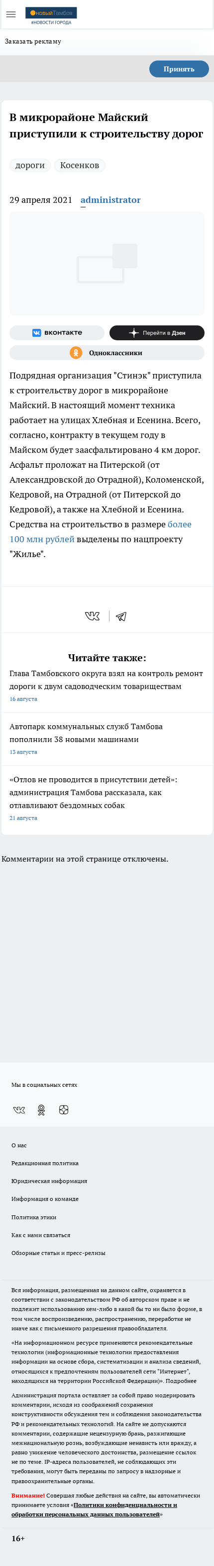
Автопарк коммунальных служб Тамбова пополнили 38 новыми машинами (86, 738)
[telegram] (124, 616)
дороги (30, 165)
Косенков (80, 165)
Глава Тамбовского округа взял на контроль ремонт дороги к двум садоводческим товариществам (106, 685)
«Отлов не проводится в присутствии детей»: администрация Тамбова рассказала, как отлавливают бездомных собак (93, 797)
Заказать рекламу (33, 41)
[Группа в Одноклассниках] (107, 352)
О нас (19, 1145)
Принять (179, 68)
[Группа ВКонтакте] (57, 332)
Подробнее (181, 1380)
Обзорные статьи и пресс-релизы (58, 1252)
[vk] (93, 616)
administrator (111, 199)
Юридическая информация (49, 1181)
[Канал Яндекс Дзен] (157, 332)
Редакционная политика (45, 1163)
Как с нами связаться (40, 1235)
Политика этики (33, 1217)
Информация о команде (45, 1198)
